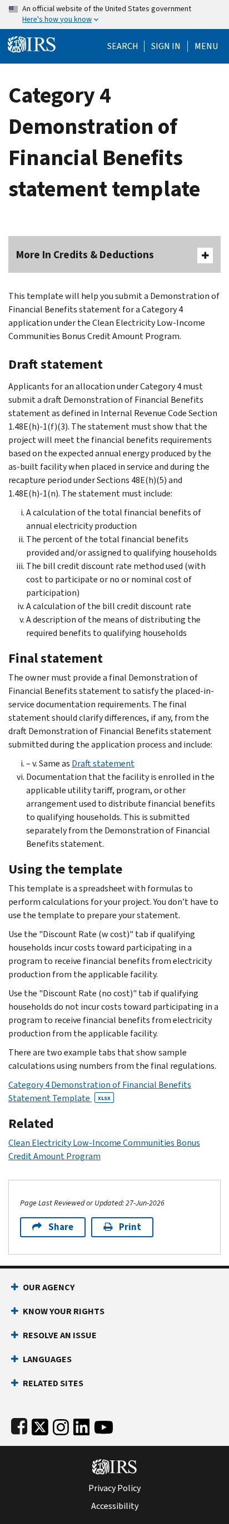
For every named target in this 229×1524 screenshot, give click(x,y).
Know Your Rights (63, 1311)
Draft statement (103, 763)
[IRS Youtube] (103, 1425)
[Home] (32, 43)
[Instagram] (61, 1425)
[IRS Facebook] (19, 1425)
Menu (206, 46)
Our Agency (48, 1287)
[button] (166, 46)
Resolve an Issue (60, 1335)
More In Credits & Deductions (85, 255)
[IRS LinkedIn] (81, 1425)
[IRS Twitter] (40, 1425)
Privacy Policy (114, 1488)
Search (122, 46)
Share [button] (60, 1227)
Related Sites (53, 1383)
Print (130, 1227)
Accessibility (114, 1506)
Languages (47, 1359)
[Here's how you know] (114, 14)
